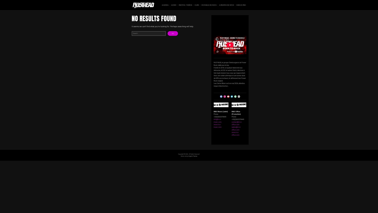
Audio (173, 5)
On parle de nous (209, 5)
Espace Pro (241, 5)
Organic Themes (192, 156)
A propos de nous (226, 5)
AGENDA (165, 5)
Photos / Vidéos (185, 5)
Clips (197, 5)
